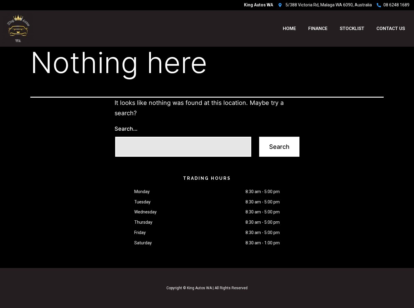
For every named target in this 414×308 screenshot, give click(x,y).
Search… (126, 129)
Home (289, 28)
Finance (318, 28)
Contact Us (390, 28)
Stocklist (352, 28)
